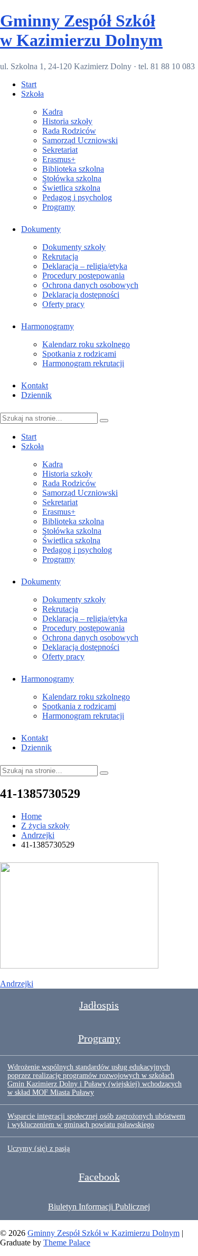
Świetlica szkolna (71, 187)
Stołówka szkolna (71, 178)
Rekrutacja (60, 256)
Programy (58, 206)
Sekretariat (60, 149)
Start (28, 84)
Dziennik (36, 394)
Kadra (52, 111)
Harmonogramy (47, 326)
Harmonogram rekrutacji (83, 363)
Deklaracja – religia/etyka (84, 266)
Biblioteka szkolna (73, 168)
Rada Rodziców (69, 130)
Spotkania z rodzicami (79, 353)
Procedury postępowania (83, 275)
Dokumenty (41, 229)
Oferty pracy (63, 304)
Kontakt (34, 385)
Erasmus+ (59, 159)
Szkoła (32, 93)
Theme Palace (66, 1242)
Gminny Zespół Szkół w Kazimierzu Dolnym (81, 30)
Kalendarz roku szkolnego (86, 344)
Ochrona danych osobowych (90, 285)
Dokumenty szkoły (74, 247)
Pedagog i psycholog (77, 197)
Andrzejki (16, 983)
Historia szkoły (67, 121)
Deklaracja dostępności (80, 294)
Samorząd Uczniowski (80, 140)
